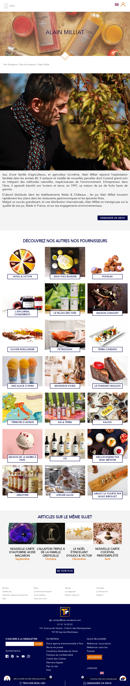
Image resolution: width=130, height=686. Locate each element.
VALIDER (38, 644)
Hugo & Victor (22, 276)
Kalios (107, 422)
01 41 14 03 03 (65, 624)
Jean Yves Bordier (65, 276)
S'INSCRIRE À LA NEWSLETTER (21, 638)
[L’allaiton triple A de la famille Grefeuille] (51, 533)
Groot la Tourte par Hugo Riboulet (107, 495)
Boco (36, 588)
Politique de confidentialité (59, 654)
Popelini (107, 276)
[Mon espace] (123, 4)
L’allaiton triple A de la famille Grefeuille (51, 552)
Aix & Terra (65, 422)
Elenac (68, 588)
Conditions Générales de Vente (62, 651)
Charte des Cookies (56, 658)
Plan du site (52, 666)
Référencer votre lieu (97, 647)
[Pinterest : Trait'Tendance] (13, 656)
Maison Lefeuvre (72, 595)
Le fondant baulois (107, 385)
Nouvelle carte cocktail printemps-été (107, 552)
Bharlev (5, 588)
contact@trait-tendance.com (66, 620)
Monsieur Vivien (65, 385)
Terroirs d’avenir (22, 422)
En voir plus (65, 570)
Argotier (22, 495)
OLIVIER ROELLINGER (22, 349)
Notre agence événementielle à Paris (64, 643)
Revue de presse (54, 647)
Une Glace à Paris (22, 385)
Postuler (91, 651)
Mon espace (94, 657)
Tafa (4, 598)
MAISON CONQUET (107, 313)
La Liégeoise (70, 591)
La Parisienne (102, 591)
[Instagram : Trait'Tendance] (29, 656)
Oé (65, 458)
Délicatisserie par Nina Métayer (107, 458)
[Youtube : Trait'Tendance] (24, 656)
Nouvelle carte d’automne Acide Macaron (22, 552)
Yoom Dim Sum (40, 598)
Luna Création (40, 595)
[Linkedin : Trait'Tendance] (18, 656)
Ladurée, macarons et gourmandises (17, 595)
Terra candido (107, 349)
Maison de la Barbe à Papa (22, 458)
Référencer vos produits (99, 643)
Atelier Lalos (65, 495)
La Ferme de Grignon (43, 591)
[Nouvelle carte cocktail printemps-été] (107, 533)
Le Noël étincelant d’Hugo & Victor (79, 552)
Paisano (99, 595)
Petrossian (65, 349)
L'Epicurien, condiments (22, 313)
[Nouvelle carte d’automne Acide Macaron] (22, 533)
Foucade (100, 588)
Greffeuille (7, 591)
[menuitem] (117, 4)
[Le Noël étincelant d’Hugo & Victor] (79, 533)
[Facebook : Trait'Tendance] (8, 656)
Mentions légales (54, 662)
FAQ (48, 670)
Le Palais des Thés (65, 313)
